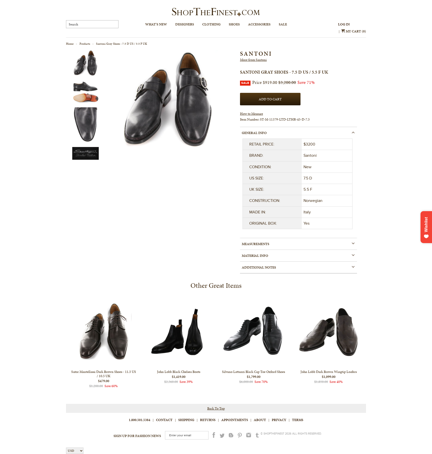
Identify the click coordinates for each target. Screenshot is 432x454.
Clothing (211, 24)
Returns (208, 420)
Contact (164, 420)
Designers (184, 24)
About (260, 420)
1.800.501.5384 (139, 420)
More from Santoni (253, 60)
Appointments (234, 420)
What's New (156, 24)
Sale (283, 24)
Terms (297, 420)
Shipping (186, 420)
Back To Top (216, 408)
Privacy (279, 420)
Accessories (259, 24)
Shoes (234, 24)
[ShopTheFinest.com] (216, 12)
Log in (344, 24)
